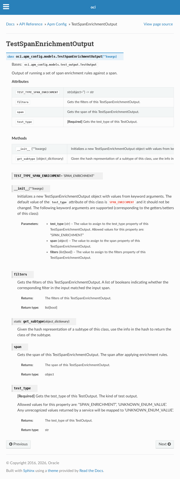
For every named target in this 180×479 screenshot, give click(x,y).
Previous (20, 444)
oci (93, 7)
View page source (158, 24)
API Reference (30, 24)
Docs (10, 24)
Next (163, 444)
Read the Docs (91, 471)
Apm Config (57, 24)
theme (53, 471)
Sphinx (28, 471)
